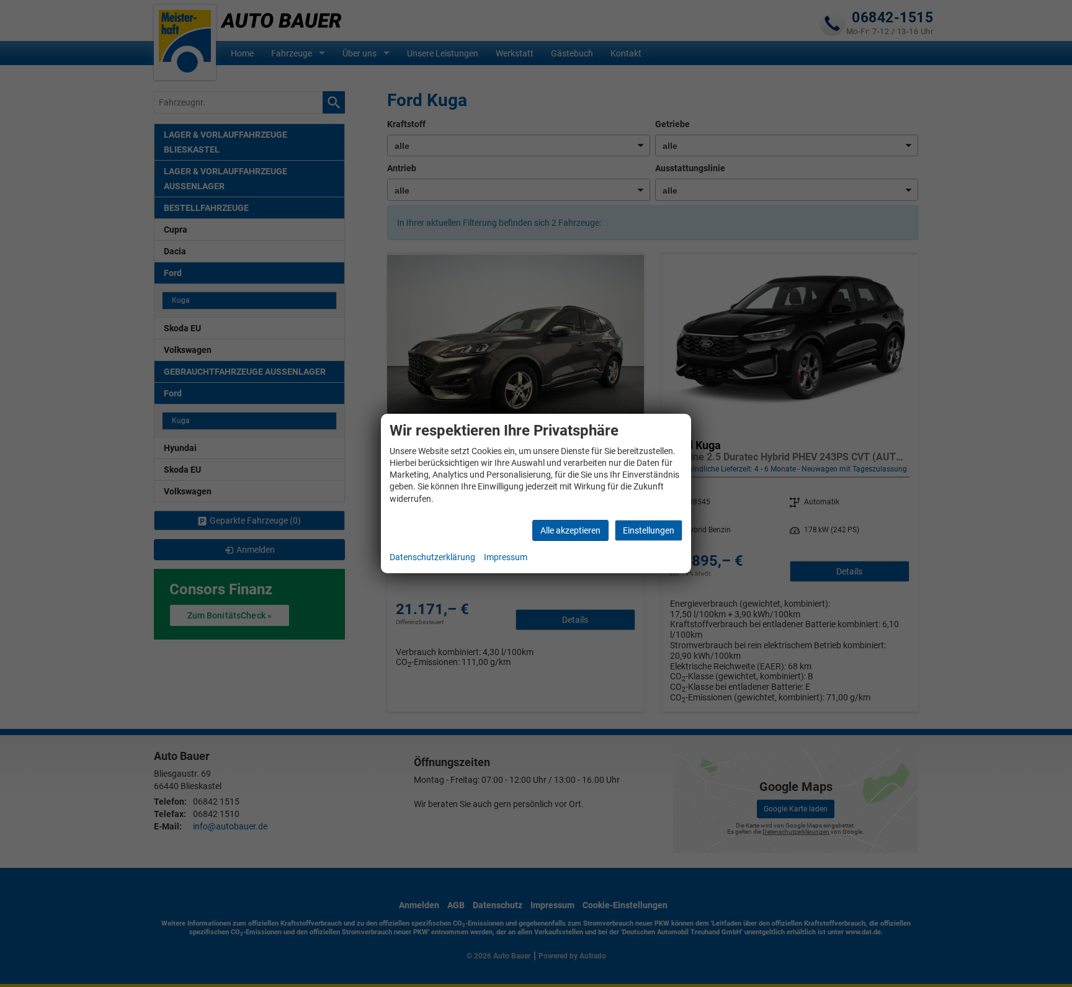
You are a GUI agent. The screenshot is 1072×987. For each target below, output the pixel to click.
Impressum (505, 557)
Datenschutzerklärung (432, 557)
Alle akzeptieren (570, 530)
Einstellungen (648, 530)
